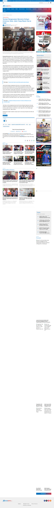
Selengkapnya (43, 493)
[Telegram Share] (31, 140)
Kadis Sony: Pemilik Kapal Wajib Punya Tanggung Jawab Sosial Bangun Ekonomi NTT (47, 405)
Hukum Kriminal (22, 8)
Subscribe (24, 131)
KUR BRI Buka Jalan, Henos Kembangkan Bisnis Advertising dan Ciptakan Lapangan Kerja (29, 163)
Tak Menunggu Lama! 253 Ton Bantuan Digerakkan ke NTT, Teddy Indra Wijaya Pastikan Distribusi (45, 104)
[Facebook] (44, 501)
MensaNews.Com (7, 24)
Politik (17, 8)
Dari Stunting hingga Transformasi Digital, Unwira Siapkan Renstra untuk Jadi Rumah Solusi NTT (45, 115)
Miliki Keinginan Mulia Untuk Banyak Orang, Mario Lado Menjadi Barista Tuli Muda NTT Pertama (47, 489)
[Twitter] (46, 501)
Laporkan (12, 131)
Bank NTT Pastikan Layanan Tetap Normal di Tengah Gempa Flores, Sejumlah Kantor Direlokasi (7, 152)
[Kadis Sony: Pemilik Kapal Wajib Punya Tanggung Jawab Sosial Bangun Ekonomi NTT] (47, 363)
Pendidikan (40, 8)
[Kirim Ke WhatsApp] (34, 140)
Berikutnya (5, 115)
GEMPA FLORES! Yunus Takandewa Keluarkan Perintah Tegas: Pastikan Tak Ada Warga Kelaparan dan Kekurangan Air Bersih (45, 100)
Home (4, 8)
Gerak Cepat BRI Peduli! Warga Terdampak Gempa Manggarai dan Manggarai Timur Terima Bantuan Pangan (18, 152)
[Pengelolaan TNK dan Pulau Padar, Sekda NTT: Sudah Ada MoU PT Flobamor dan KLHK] (39, 363)
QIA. (30, 124)
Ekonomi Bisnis (28, 8)
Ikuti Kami (18, 131)
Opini (49, 8)
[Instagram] (48, 501)
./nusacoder (29, 505)
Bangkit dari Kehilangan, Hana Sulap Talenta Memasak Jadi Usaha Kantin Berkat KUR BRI (7, 163)
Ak (3, 124)
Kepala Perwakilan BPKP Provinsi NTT (18, 124)
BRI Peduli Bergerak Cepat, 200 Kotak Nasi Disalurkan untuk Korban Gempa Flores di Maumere (29, 152)
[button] (49, 3)
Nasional (8, 8)
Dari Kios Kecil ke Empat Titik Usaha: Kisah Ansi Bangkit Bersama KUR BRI (18, 163)
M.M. (27, 124)
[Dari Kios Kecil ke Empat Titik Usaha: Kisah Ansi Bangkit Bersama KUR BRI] (19, 158)
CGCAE (9, 124)
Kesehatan (34, 8)
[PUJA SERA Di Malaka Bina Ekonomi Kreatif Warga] (39, 447)
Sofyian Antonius (6, 126)
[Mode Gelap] (50, 3)
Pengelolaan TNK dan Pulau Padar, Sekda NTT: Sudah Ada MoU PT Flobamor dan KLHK (39, 405)
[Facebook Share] (25, 140)
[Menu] (3, 3)
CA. (6, 124)
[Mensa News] (7, 5)
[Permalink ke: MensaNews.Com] (3, 25)
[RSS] (50, 501)
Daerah (12, 8)
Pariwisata (45, 8)
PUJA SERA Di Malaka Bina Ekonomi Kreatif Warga (39, 489)
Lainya (4, 11)
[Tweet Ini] (27, 140)
